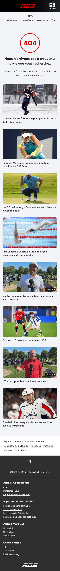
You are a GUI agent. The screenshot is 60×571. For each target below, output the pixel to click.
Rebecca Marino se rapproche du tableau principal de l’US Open (25, 164)
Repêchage (11, 20)
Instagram (48, 446)
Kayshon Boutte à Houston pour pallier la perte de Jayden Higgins (29, 120)
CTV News (8, 550)
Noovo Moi (8, 532)
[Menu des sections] (5, 6)
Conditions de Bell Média (16, 446)
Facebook (36, 446)
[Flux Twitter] (30, 461)
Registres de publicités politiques (19, 516)
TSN (5, 547)
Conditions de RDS (12, 509)
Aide (5, 487)
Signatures (42, 20)
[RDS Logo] (28, 6)
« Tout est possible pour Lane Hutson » (24, 381)
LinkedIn (22, 450)
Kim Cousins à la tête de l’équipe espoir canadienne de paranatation (24, 253)
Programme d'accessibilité (16, 494)
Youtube (8, 450)
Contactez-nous (11, 490)
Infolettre (18, 441)
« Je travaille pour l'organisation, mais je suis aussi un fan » (27, 297)
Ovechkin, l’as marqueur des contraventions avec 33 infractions (27, 424)
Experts (7, 441)
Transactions (26, 20)
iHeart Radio (9, 535)
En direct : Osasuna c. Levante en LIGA (24, 340)
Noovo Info (8, 528)
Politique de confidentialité (16, 505)
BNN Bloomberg (11, 554)
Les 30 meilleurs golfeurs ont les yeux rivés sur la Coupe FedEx (29, 209)
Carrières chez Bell (34, 441)
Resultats (52, 8)
